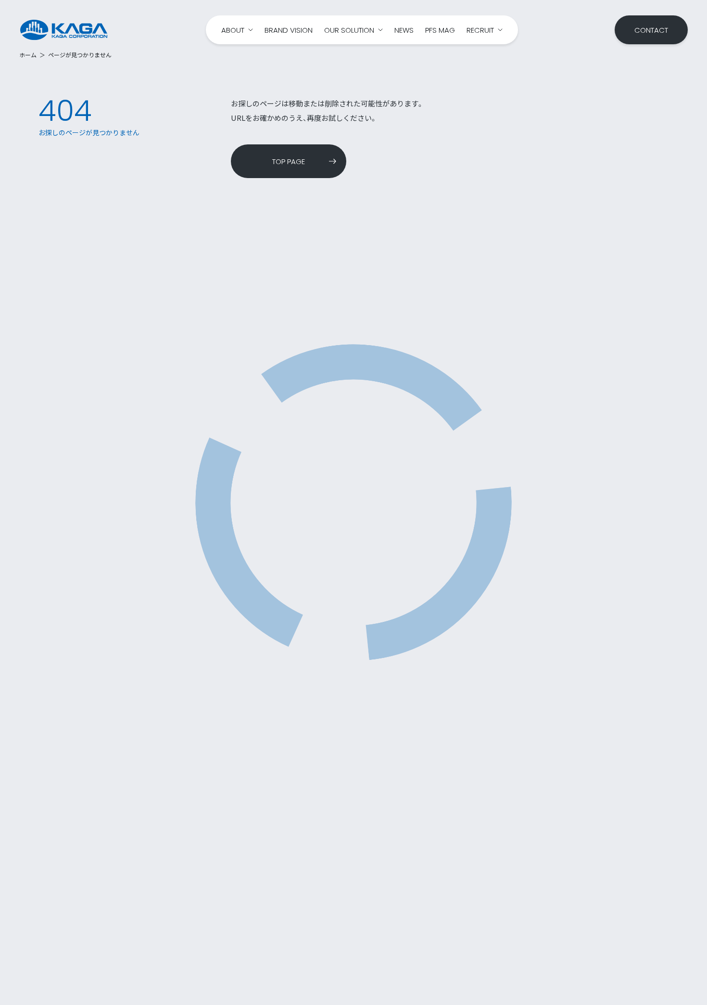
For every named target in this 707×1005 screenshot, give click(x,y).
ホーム (28, 55)
